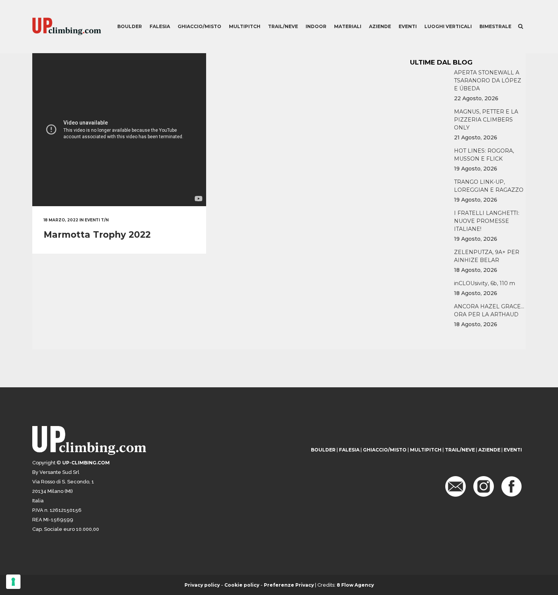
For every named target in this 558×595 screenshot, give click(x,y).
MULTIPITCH (425, 450)
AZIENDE (489, 450)
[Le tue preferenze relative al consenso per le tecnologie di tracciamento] (13, 581)
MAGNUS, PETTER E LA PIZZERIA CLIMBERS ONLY (486, 119)
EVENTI (513, 450)
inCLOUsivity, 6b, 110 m (484, 283)
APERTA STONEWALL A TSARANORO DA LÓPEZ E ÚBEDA (487, 80)
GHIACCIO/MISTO (385, 450)
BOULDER (323, 450)
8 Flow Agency (355, 585)
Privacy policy (202, 585)
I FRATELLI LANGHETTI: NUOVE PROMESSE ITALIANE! (486, 221)
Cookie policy (241, 585)
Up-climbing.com (86, 463)
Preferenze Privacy (289, 585)
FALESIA (349, 450)
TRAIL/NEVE (460, 450)
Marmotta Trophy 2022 (97, 234)
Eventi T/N (97, 220)
